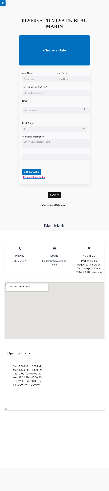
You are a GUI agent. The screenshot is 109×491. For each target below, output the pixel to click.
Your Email (62, 73)
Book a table (31, 172)
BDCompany (60, 205)
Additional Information (33, 136)
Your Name (28, 73)
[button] (54, 195)
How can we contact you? (35, 87)
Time (25, 101)
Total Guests (29, 123)
